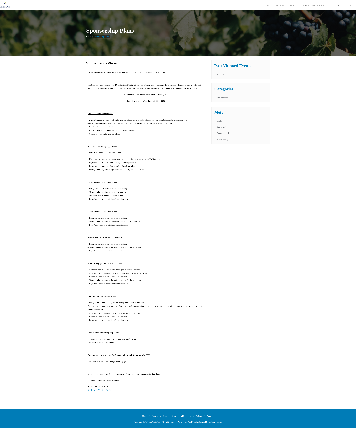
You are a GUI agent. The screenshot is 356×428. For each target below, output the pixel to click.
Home (88, 37)
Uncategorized (222, 98)
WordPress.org (222, 139)
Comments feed (223, 133)
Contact (209, 416)
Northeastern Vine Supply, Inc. (100, 390)
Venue (165, 416)
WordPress (191, 422)
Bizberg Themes (215, 422)
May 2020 (220, 74)
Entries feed (221, 127)
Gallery (199, 416)
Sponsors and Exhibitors (181, 416)
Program (155, 416)
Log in (219, 121)
